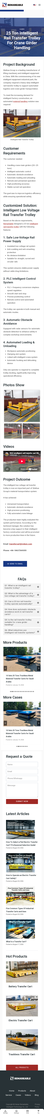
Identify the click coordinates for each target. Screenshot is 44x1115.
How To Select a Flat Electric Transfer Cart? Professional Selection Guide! (22, 844)
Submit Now (22, 801)
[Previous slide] (5, 668)
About (32, 1090)
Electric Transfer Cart (21, 1020)
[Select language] (35, 5)
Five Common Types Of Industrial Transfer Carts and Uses (20, 910)
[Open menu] (39, 5)
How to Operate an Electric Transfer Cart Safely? (21, 877)
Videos (28, 1095)
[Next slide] (38, 668)
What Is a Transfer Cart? (16, 941)
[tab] (10, 691)
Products (22, 1090)
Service (9, 1095)
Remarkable (8, 224)
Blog (37, 1095)
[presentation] (22, 659)
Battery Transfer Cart (20, 986)
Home (11, 1090)
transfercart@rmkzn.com (20, 544)
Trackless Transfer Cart (22, 1054)
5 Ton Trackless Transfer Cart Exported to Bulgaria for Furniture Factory (20, 678)
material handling (20, 101)
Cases (22, 29)
